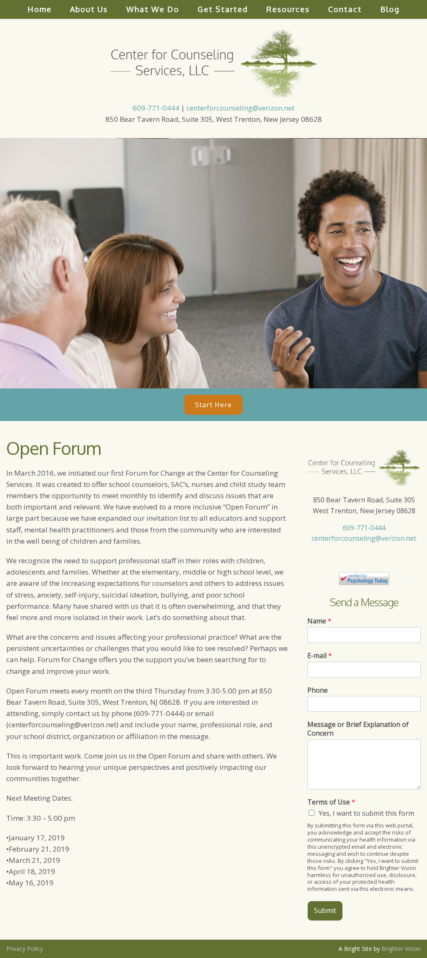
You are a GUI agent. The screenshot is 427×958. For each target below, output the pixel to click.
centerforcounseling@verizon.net (240, 108)
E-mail (319, 655)
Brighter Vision (401, 949)
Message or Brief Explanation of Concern (358, 729)
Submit (325, 910)
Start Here (213, 404)
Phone (317, 690)
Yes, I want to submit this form (366, 813)
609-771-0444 (156, 108)
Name (319, 621)
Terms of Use (331, 802)
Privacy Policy (24, 949)
